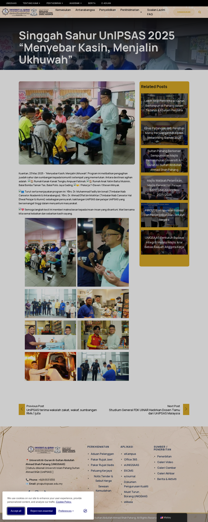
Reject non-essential (41, 511)
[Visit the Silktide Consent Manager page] (85, 511)
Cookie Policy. (64, 502)
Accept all (16, 511)
